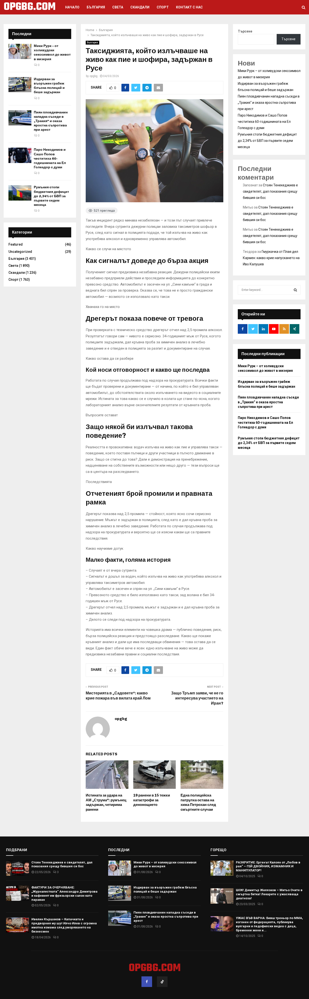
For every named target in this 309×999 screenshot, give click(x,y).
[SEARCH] (295, 290)
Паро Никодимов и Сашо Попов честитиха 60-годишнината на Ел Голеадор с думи (50, 158)
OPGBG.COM (30, 7)
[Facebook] (146, 981)
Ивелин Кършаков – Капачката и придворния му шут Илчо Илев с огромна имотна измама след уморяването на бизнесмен (64, 925)
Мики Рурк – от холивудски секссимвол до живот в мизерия (52, 52)
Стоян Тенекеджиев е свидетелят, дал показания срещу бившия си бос (270, 191)
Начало (72, 7)
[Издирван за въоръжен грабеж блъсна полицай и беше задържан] (19, 84)
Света (117, 7)
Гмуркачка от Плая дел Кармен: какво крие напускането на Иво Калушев (271, 258)
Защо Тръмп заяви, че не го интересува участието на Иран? (197, 698)
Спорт (163, 7)
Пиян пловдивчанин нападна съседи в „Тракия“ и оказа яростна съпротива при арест (51, 121)
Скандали (139, 7)
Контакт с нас (189, 7)
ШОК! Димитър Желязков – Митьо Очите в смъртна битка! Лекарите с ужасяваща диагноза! (269, 894)
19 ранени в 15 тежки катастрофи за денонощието (151, 800)
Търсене (245, 31)
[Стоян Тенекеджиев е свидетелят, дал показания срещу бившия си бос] (17, 868)
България (96, 7)
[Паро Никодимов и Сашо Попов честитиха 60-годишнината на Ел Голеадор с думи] (19, 155)
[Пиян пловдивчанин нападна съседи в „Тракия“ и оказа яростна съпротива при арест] (19, 117)
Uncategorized (20, 252)
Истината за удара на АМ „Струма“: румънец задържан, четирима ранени (106, 802)
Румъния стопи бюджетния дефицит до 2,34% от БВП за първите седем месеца (51, 196)
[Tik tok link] (162, 981)
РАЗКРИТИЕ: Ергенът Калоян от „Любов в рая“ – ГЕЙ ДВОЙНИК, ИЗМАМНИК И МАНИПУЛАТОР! (268, 866)
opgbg (94, 76)
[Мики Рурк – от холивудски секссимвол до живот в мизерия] (19, 51)
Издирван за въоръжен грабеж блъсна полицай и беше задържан (49, 85)
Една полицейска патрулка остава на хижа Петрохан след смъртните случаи (198, 802)
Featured (15, 244)
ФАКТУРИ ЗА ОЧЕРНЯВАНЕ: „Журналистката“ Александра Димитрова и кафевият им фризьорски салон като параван (64, 893)
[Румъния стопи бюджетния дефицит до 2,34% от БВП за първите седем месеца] (19, 192)
